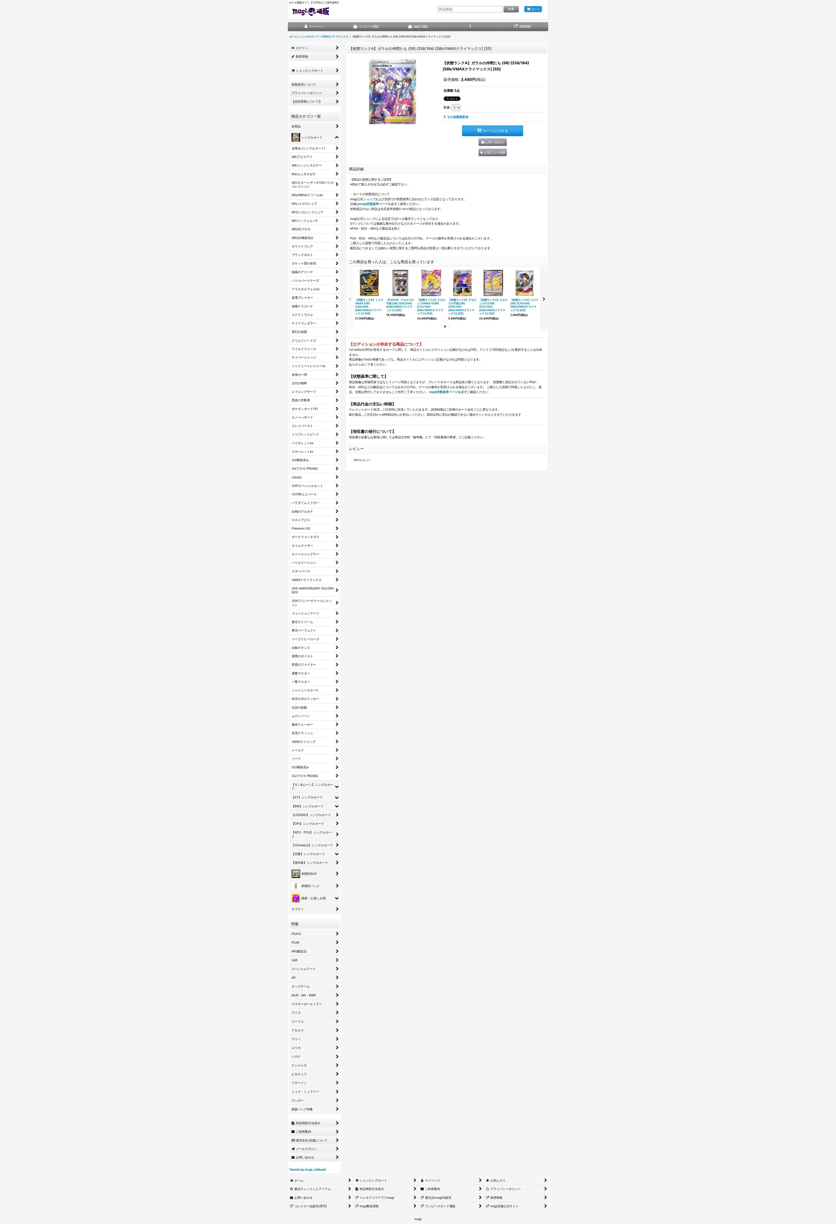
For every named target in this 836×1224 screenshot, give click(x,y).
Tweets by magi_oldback (307, 1169)
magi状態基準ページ (373, 204)
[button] (470, 26)
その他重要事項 (457, 117)
